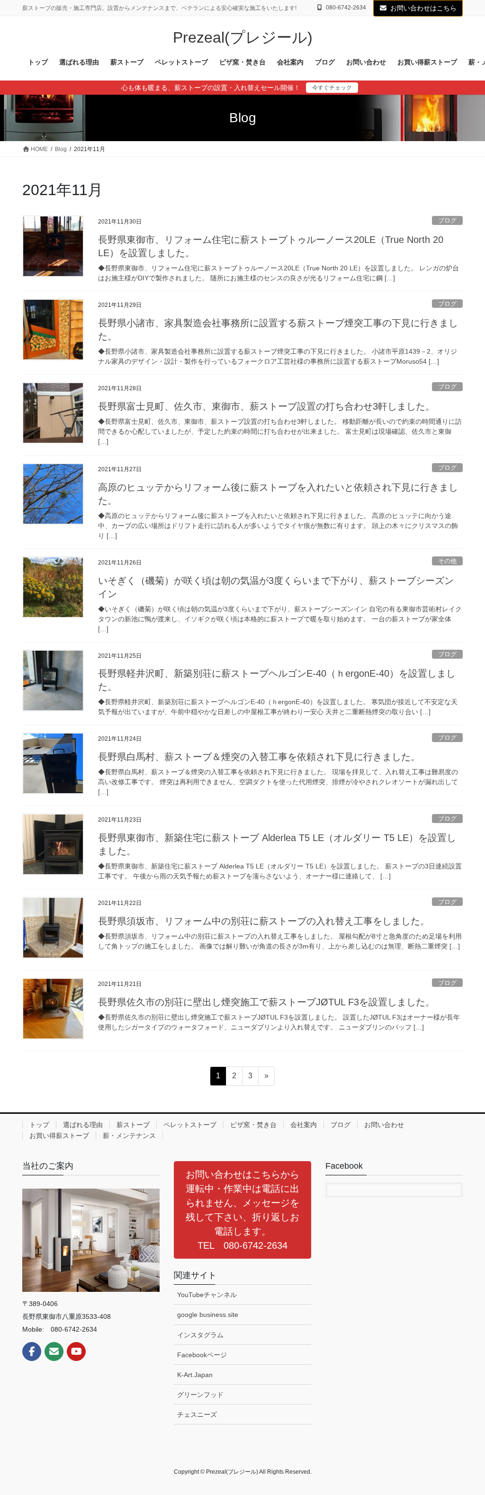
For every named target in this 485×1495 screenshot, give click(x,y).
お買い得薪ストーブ (59, 1135)
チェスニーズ (197, 1414)
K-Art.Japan (195, 1375)
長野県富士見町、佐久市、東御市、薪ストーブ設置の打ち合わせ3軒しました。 (266, 406)
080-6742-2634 (346, 7)
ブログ (447, 220)
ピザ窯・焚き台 (253, 1124)
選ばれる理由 (83, 1124)
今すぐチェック (332, 87)
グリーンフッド (200, 1394)
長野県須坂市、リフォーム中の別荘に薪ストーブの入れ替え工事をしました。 (264, 921)
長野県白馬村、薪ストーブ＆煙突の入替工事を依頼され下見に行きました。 (259, 757)
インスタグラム (200, 1335)
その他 (447, 560)
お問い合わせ (384, 1124)
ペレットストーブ (189, 1124)
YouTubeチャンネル (207, 1294)
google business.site (207, 1314)
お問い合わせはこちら (423, 8)
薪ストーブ (133, 1124)
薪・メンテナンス (129, 1135)
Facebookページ (202, 1355)
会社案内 (303, 1124)
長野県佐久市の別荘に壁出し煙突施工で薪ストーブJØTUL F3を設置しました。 (266, 1002)
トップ (39, 1124)
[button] (242, 1210)
